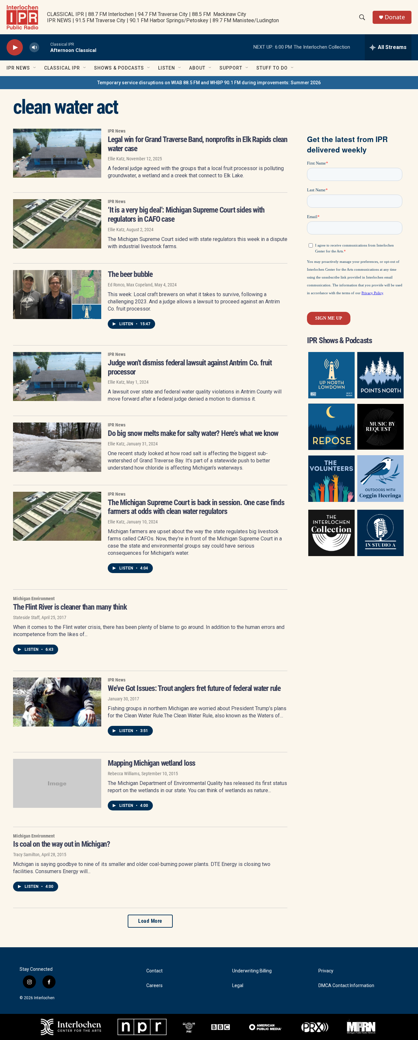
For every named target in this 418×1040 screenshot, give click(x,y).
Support (230, 68)
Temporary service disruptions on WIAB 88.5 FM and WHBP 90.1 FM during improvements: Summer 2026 (209, 82)
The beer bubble (130, 274)
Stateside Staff (26, 617)
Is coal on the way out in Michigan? (61, 844)
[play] (14, 47)
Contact (154, 970)
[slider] (45, 47)
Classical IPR (62, 68)
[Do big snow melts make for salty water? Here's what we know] (57, 447)
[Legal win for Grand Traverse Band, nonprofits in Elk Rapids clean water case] (57, 153)
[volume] (34, 47)
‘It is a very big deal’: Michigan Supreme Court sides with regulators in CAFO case (186, 214)
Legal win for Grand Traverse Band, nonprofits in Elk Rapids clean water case (197, 144)
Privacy (325, 970)
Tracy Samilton (26, 854)
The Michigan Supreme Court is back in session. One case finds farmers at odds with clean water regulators (196, 507)
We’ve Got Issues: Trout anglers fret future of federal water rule (194, 688)
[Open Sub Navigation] (35, 68)
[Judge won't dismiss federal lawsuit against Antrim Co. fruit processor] (57, 376)
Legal (237, 985)
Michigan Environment (34, 598)
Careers (154, 985)
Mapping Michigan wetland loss (151, 763)
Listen (166, 68)
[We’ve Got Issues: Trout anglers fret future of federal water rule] (57, 702)
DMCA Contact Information (346, 985)
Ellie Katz (116, 158)
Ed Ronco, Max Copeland (130, 284)
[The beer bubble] (57, 294)
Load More (150, 921)
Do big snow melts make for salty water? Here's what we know (193, 433)
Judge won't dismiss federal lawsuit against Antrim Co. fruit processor (190, 367)
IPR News (18, 68)
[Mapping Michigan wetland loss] (57, 783)
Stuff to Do (272, 68)
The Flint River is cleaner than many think (70, 607)
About (197, 68)
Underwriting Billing (252, 970)
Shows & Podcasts (119, 68)
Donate (395, 17)
